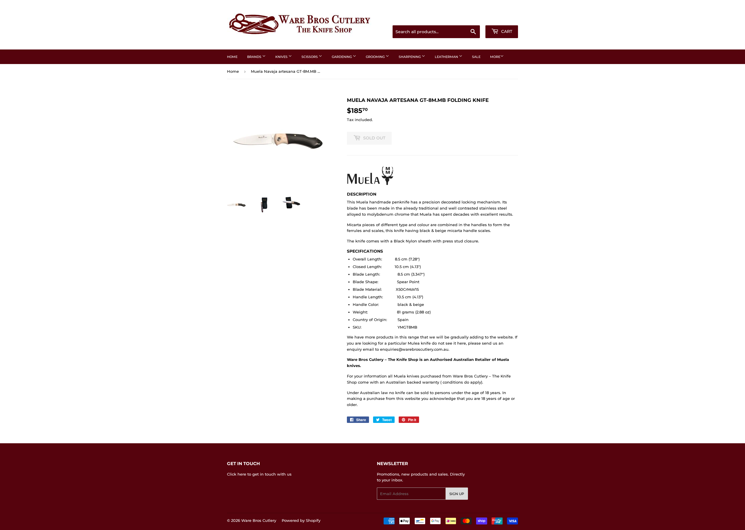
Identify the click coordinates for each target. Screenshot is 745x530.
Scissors (310, 57)
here (241, 474)
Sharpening (410, 57)
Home (232, 57)
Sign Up (456, 494)
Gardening (342, 57)
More (495, 57)
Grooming (376, 57)
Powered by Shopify (301, 520)
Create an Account (502, 18)
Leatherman (447, 57)
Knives (281, 57)
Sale (476, 57)
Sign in (472, 18)
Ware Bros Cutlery (258, 520)
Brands (254, 57)
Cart (506, 31)
